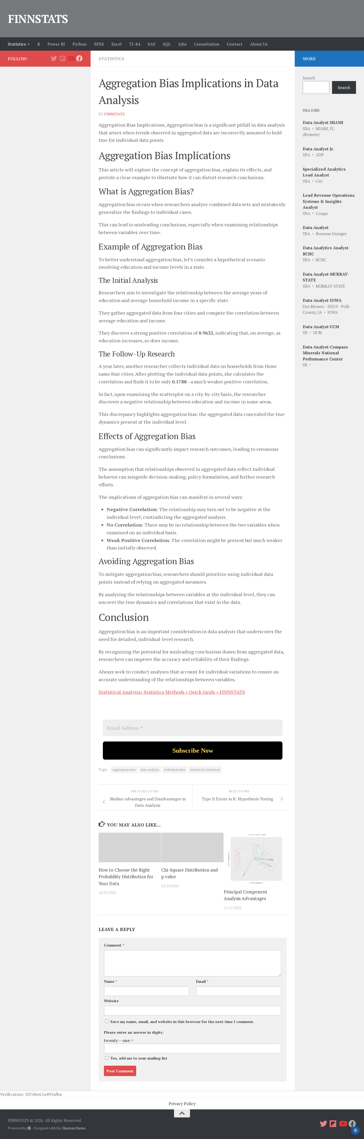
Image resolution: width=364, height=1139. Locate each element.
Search (309, 78)
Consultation (206, 44)
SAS (151, 44)
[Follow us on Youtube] (71, 58)
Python (79, 44)
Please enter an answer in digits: (134, 1032)
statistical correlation (205, 770)
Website (111, 1000)
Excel (116, 44)
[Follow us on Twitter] (54, 58)
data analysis (150, 770)
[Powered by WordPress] (29, 1128)
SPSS (99, 44)
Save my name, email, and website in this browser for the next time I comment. (182, 1021)
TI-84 (134, 44)
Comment (114, 945)
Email (202, 981)
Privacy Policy (182, 1103)
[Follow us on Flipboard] (62, 58)
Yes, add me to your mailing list (138, 1058)
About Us (259, 44)
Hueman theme (74, 1128)
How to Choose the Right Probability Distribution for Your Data (126, 877)
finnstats (114, 114)
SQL (167, 44)
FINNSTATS (38, 18)
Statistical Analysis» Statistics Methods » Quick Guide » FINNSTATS (172, 692)
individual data (174, 770)
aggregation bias (124, 770)
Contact (234, 44)
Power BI (56, 44)
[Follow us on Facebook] (79, 58)
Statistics (17, 44)
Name (110, 981)
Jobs (182, 44)
